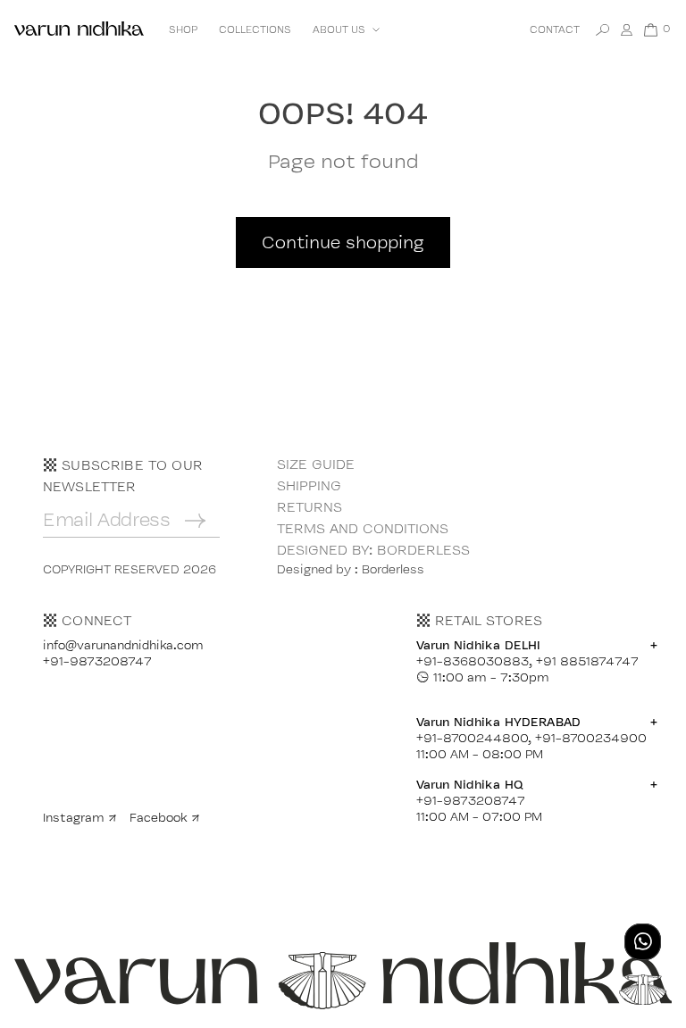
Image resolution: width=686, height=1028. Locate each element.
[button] (344, 29)
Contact (555, 29)
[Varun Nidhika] (79, 29)
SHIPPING (309, 485)
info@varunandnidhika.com (123, 645)
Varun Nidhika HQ (536, 784)
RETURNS (309, 506)
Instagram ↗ (80, 817)
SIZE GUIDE (316, 464)
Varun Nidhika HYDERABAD (536, 722)
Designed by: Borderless (373, 549)
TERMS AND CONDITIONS (362, 528)
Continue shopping (343, 242)
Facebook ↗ (165, 817)
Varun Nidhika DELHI (536, 645)
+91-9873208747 (97, 661)
